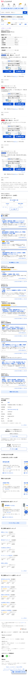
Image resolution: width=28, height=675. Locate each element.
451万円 (13, 614)
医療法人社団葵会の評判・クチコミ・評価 (8, 53)
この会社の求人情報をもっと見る (20, 281)
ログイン (15, 76)
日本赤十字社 (6, 482)
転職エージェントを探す (6, 644)
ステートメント (6, 670)
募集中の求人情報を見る (8, 472)
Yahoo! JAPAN (19, 667)
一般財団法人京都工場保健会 (8, 303)
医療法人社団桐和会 (6, 322)
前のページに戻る (6, 28)
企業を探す (4, 643)
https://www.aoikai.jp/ (12, 409)
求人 (8, 24)
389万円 (13, 591)
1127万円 (13, 551)
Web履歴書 (17, 639)
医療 (9, 402)
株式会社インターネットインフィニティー (11, 357)
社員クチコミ (14, 24)
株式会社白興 (6, 461)
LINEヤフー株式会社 (5, 661)
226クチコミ (15, 19)
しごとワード (4, 650)
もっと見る (23, 425)
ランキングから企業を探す (20, 643)
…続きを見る (8, 468)
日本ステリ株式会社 (6, 340)
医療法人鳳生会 (5, 375)
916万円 (13, 567)
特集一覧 (9, 650)
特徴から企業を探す (10, 643)
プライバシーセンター (17, 669)
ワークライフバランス (10, 87)
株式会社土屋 (4, 285)
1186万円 (13, 536)
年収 (20, 24)
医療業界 (2, 20)
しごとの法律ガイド (14, 648)
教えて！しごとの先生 (6, 648)
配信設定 (22, 639)
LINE (9, 656)
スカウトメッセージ (5, 639)
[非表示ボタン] (26, 670)
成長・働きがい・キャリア (13, 55)
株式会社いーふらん (10, 505)
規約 (23, 669)
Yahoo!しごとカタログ (7, 632)
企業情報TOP (15, 632)
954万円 (13, 559)
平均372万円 (22, 19)
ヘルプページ (22, 622)
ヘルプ (24, 74)
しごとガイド (21, 648)
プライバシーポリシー (8, 669)
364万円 (13, 606)
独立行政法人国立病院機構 (7, 267)
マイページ (12, 639)
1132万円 (13, 544)
